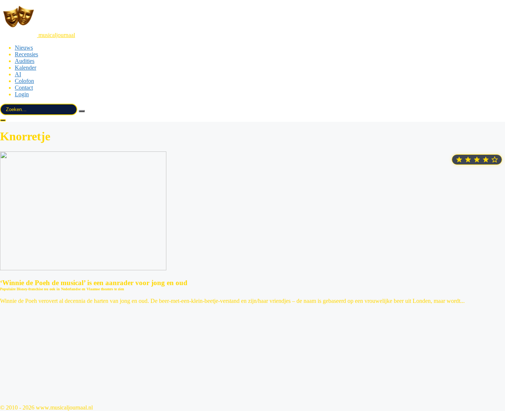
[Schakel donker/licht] (3, 120)
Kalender (25, 67)
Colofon (24, 81)
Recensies (26, 54)
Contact (24, 87)
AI (18, 74)
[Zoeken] (82, 111)
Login (22, 94)
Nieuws (24, 47)
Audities (24, 61)
